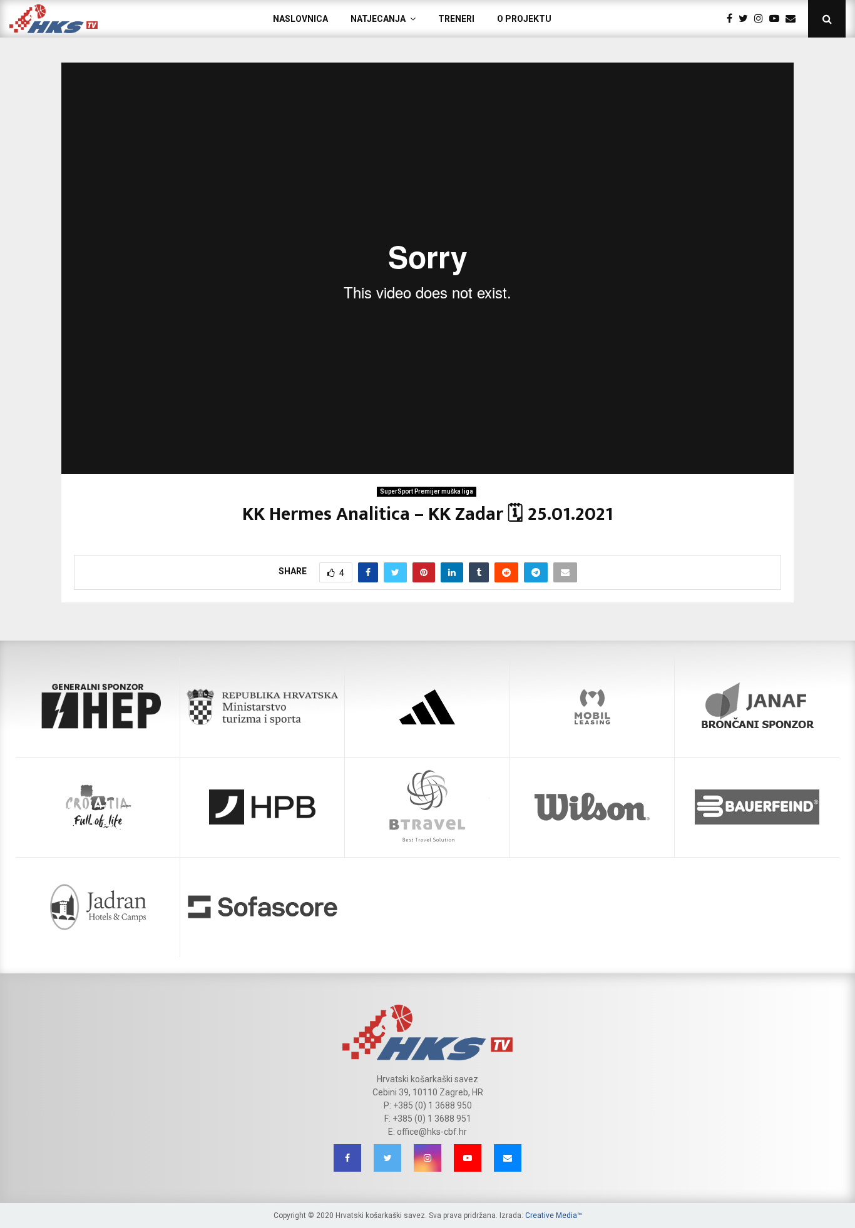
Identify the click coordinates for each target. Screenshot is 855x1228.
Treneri (456, 19)
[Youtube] (777, 18)
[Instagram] (761, 18)
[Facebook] (733, 18)
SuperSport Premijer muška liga (426, 491)
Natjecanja (378, 19)
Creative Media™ (553, 1215)
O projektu (524, 19)
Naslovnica (300, 19)
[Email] (794, 18)
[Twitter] (746, 18)
